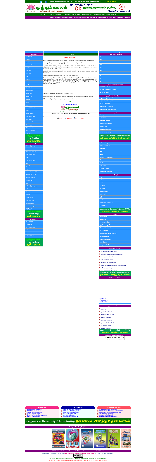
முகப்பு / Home (43, 14)
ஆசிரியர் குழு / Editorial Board (72, 14)
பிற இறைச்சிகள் (30, 235)
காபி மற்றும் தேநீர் (30, 200)
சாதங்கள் (28, 148)
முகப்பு (103, 450)
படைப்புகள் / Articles (87, 14)
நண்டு (27, 230)
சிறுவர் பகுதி (29, 93)
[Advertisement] (78, 35)
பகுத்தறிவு (28, 67)
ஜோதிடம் (28, 62)
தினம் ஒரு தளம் (30, 125)
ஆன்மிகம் (28, 59)
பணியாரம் (28, 188)
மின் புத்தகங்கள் (30, 113)
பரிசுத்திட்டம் (29, 133)
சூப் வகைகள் (29, 191)
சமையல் (28, 99)
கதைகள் (115, 112)
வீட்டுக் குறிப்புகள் (30, 208)
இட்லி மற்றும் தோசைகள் (31, 151)
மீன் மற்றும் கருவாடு (30, 227)
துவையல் (28, 166)
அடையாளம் (28, 70)
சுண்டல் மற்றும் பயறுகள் (31, 186)
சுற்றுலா (27, 110)
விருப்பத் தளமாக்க (79, 118)
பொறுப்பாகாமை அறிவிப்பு (77, 460)
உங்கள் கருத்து (90, 450)
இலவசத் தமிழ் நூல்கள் (114, 277)
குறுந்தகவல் (29, 87)
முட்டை (27, 232)
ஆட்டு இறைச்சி (29, 221)
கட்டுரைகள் (115, 140)
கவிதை (27, 82)
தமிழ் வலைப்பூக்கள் (30, 116)
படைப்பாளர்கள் (29, 122)
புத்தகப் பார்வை (29, 104)
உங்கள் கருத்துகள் (103, 460)
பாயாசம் (28, 194)
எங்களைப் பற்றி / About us (56, 14)
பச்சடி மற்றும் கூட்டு (30, 160)
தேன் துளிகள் (29, 119)
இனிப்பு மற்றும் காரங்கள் (31, 146)
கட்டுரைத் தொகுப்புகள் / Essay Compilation (105, 14)
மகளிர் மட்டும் (29, 96)
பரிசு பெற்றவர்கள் (30, 127)
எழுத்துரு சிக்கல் (82, 450)
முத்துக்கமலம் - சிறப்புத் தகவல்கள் (114, 95)
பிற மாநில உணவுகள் (30, 206)
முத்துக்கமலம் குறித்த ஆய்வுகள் (115, 84)
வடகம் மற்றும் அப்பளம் (31, 174)
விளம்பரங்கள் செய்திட (65, 450)
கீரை (27, 157)
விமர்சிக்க (69, 118)
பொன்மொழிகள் (30, 64)
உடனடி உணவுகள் (30, 203)
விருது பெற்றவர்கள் (30, 130)
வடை (27, 183)
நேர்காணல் (28, 73)
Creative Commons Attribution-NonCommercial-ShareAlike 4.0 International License (85, 458)
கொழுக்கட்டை (29, 180)
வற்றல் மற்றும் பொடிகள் (31, 171)
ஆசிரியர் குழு (29, 56)
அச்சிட (61, 118)
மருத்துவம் (28, 102)
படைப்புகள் (74, 450)
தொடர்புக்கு (98, 450)
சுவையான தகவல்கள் (31, 107)
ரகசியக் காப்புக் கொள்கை (91, 460)
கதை (27, 76)
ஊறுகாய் (28, 168)
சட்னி (27, 163)
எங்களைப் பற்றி (55, 450)
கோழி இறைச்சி (29, 224)
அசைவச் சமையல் (34, 219)
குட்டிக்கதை (29, 84)
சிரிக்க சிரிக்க (29, 90)
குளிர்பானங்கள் (29, 197)
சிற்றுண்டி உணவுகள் (30, 177)
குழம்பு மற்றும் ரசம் (30, 154)
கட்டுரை (28, 79)
